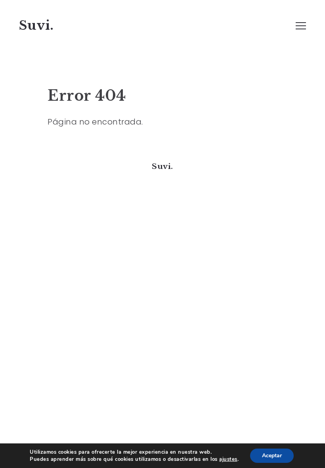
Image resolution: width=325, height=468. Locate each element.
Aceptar (272, 455)
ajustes (228, 459)
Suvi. (36, 25)
